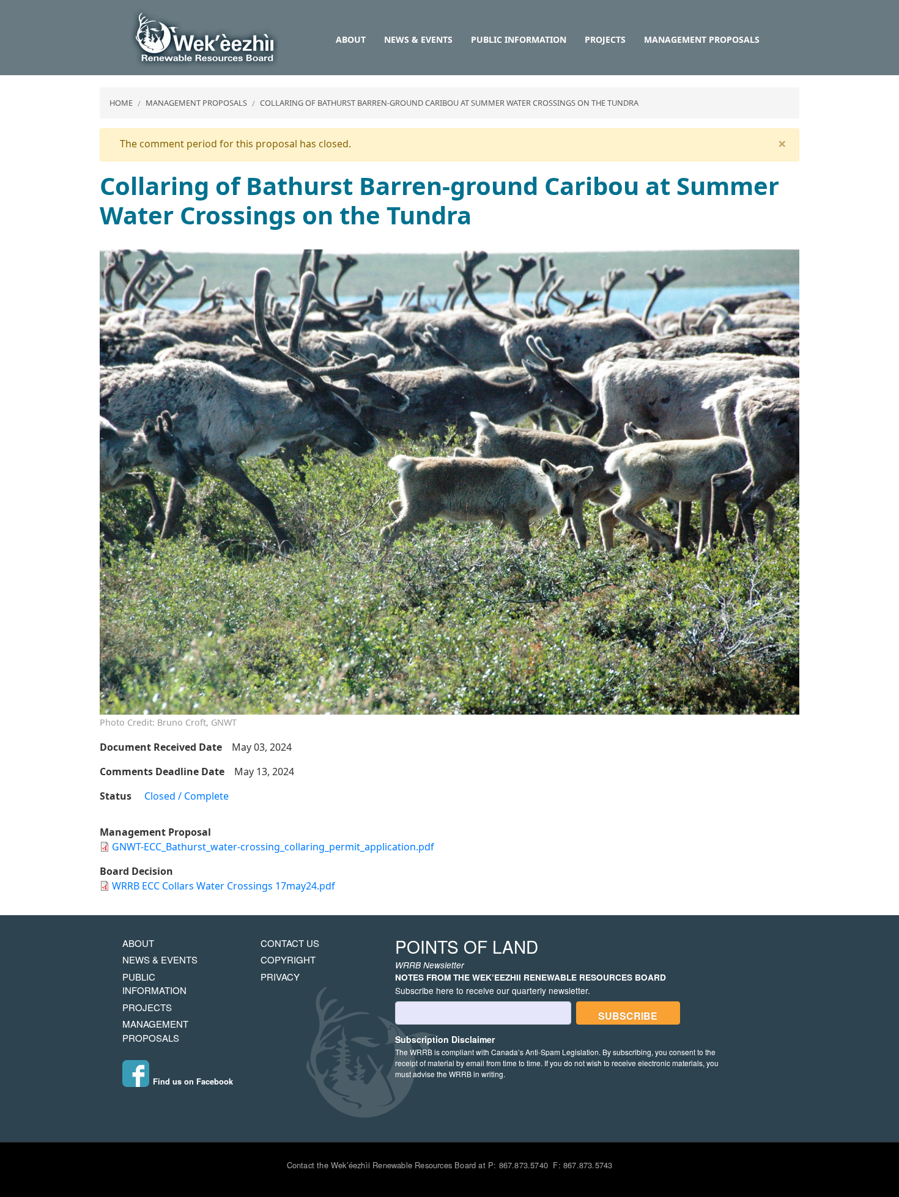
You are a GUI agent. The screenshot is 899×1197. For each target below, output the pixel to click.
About (351, 39)
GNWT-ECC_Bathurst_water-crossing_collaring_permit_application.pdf (273, 846)
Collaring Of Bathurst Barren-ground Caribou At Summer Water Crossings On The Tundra (449, 102)
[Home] (204, 38)
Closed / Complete (186, 796)
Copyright (288, 959)
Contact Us (290, 943)
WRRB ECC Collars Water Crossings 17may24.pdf (223, 886)
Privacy (280, 976)
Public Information (518, 39)
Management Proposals (702, 39)
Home (121, 102)
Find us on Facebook (193, 1081)
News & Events (418, 39)
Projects (605, 39)
